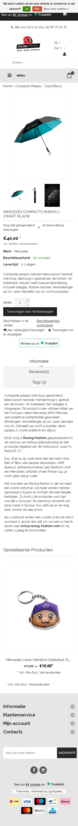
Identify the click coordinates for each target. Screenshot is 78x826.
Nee (37, 8)
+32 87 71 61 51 (56, 27)
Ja (26, 8)
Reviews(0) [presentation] (39, 371)
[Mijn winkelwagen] (69, 75)
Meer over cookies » (56, 8)
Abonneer (66, 752)
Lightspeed (55, 791)
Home (7, 86)
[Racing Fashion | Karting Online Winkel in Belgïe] (28, 44)
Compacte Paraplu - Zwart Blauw (38, 86)
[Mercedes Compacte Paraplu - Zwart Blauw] (39, 135)
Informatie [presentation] (39, 361)
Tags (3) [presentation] (39, 382)
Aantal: (7, 302)
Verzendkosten (28, 243)
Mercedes (21, 251)
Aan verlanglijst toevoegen (27, 330)
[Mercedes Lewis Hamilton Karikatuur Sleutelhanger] (39, 610)
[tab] (39, 362)
